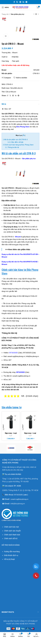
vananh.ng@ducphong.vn (19, 499)
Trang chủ (5, 14)
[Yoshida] (11, 448)
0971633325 (20, 372)
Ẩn (24, 135)
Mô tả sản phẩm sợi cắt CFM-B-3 (15, 139)
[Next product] (38, 14)
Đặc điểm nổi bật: (15, 142)
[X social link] (17, 2)
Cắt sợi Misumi (10, 92)
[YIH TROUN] (30, 448)
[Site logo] (20, 7)
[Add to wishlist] (15, 416)
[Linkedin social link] (23, 2)
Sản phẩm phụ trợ (17, 14)
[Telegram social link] (26, 2)
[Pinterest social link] (20, 2)
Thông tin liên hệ (12, 147)
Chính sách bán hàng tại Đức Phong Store (18, 145)
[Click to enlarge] (5, 36)
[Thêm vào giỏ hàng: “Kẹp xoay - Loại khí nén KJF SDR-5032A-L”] (15, 420)
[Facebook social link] (14, 2)
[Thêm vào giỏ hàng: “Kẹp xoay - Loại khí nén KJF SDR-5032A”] (35, 420)
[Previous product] (34, 14)
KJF (10, 436)
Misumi (18, 237)
